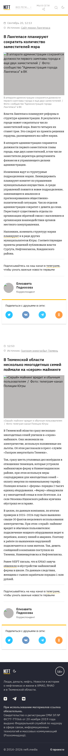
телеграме (52, 265)
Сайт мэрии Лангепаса (35, 27)
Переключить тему (62, 7)
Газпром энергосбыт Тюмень (39, 350)
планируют (11, 236)
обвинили (10, 566)
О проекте (57, 749)
